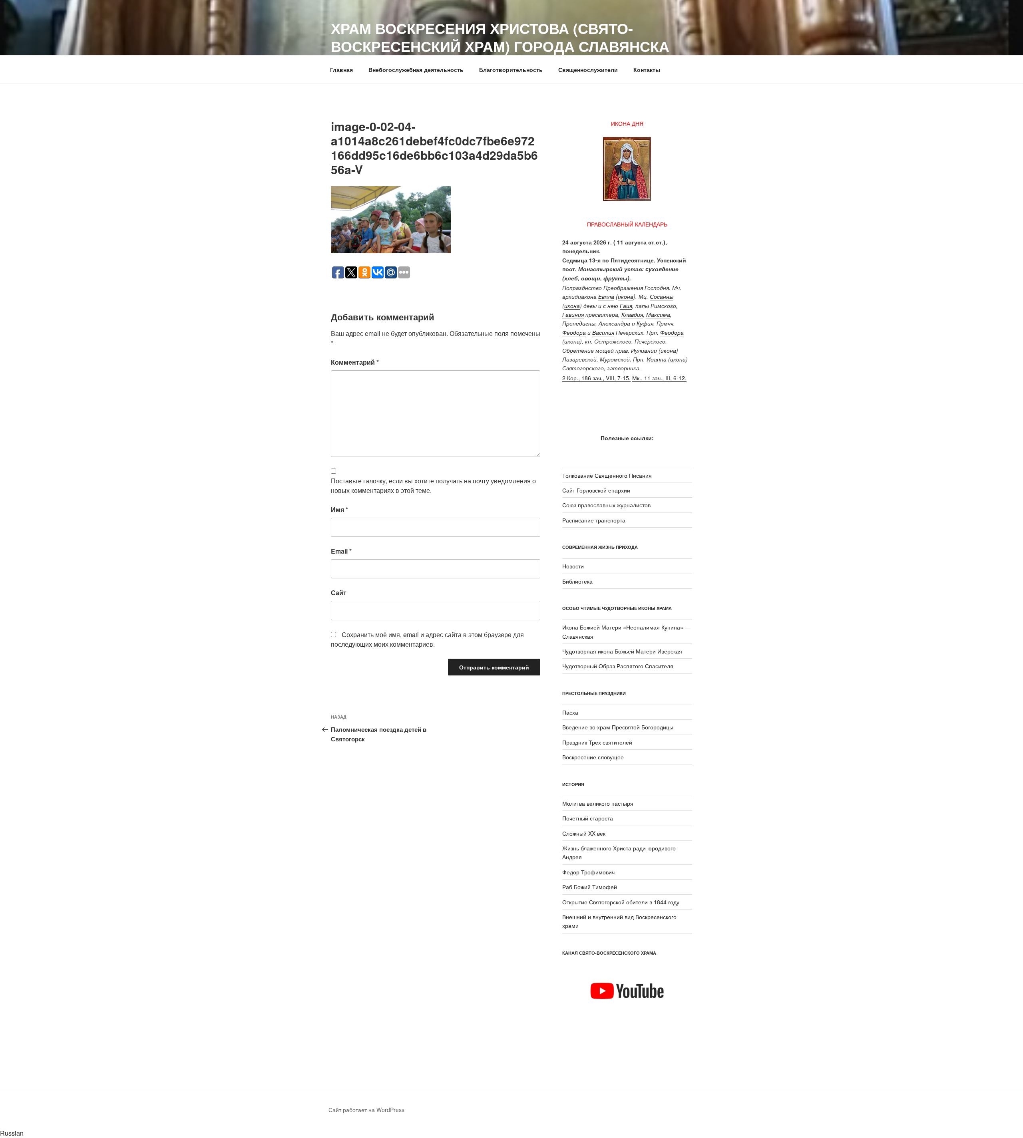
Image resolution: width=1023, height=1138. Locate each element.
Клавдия (632, 314)
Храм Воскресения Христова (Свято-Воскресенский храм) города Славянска (500, 37)
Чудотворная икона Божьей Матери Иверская (622, 651)
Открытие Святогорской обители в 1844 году (620, 902)
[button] (511, 1133)
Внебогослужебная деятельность (416, 69)
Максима (658, 314)
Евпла (606, 296)
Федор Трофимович (588, 872)
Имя (339, 509)
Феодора (574, 332)
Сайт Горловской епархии (596, 490)
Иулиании (644, 350)
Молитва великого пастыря (597, 803)
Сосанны (661, 296)
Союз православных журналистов (606, 505)
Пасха (570, 712)
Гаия (626, 306)
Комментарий (355, 362)
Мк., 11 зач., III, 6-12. (659, 378)
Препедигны (578, 323)
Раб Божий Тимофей (589, 887)
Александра (614, 323)
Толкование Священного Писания (607, 475)
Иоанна (657, 359)
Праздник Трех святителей (597, 742)
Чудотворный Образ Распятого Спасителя (617, 666)
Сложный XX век (583, 833)
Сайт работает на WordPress (366, 1110)
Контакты (646, 69)
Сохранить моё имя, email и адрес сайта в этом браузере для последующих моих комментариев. (427, 639)
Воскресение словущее (593, 757)
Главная (341, 69)
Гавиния (573, 314)
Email (341, 551)
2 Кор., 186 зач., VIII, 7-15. (596, 378)
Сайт (338, 592)
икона (625, 296)
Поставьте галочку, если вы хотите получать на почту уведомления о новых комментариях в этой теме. (433, 485)
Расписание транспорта (593, 520)
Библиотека (577, 581)
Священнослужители (588, 69)
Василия (603, 332)
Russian (12, 1133)
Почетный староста (587, 818)
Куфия (645, 323)
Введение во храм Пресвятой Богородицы (617, 727)
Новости (573, 566)
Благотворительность (511, 69)
